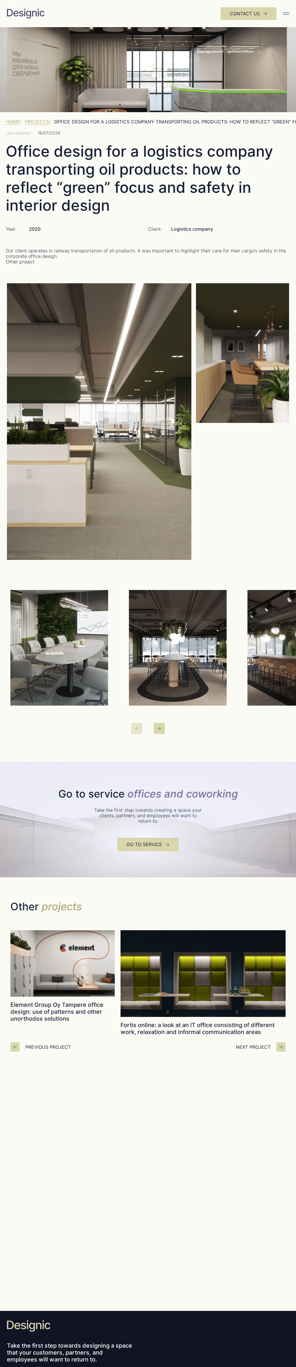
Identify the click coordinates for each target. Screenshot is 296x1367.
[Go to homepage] (42, 14)
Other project (20, 261)
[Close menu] (285, 13)
